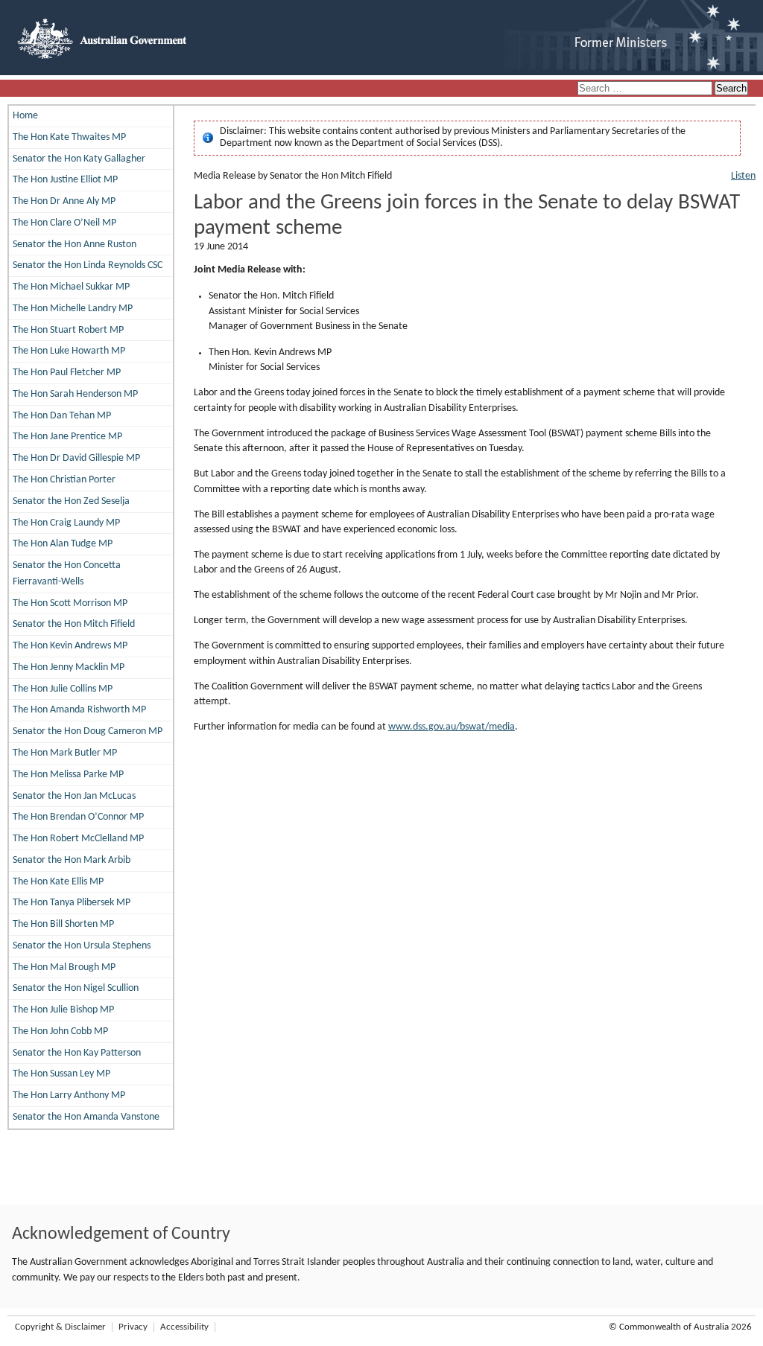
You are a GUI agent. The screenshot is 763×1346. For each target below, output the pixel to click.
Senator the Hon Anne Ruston (74, 244)
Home (25, 116)
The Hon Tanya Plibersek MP (71, 903)
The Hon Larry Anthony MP (69, 1095)
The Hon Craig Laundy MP (66, 523)
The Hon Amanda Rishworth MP (79, 710)
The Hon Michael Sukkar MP (71, 287)
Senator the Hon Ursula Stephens (82, 946)
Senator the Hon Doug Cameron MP (87, 731)
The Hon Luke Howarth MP (69, 351)
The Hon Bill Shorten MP (63, 924)
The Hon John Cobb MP (60, 1031)
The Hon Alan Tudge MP (63, 544)
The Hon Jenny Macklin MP (68, 667)
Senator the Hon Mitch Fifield (74, 624)
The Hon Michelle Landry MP (73, 308)
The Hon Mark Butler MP (65, 753)
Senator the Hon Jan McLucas (74, 796)
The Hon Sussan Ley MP (61, 1074)
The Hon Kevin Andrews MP (70, 646)
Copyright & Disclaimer (60, 1327)
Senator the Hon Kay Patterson (77, 1053)
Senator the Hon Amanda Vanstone (86, 1117)
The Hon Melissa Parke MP (68, 774)
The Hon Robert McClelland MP (78, 838)
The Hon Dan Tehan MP (62, 416)
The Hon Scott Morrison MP (70, 603)
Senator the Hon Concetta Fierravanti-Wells (67, 574)
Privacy (133, 1327)
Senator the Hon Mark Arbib (71, 860)
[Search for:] (646, 89)
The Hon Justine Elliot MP (65, 180)
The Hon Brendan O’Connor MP (78, 817)
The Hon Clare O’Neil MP (64, 223)
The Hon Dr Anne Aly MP (64, 201)
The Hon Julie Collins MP (63, 689)
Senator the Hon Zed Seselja (71, 501)
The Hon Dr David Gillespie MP (76, 458)
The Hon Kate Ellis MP (58, 882)
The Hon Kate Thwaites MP (69, 137)
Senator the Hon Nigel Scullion (76, 988)
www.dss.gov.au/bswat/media (451, 727)
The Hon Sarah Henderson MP (75, 394)
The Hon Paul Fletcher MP (67, 372)
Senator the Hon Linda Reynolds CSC (87, 265)
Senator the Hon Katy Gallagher (79, 159)
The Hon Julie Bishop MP (63, 1010)
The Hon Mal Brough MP (64, 967)
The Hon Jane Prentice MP (67, 436)
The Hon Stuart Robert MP (68, 330)
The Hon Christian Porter (64, 480)
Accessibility (184, 1327)
